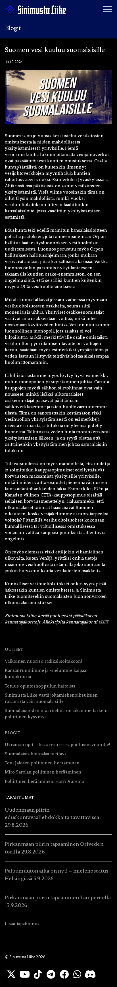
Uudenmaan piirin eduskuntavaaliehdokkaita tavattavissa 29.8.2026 (52, 817)
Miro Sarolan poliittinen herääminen (43, 772)
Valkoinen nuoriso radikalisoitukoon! (43, 661)
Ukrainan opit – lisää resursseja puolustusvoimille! (57, 744)
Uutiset (14, 649)
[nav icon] (107, 9)
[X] (11, 974)
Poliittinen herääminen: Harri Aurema (44, 781)
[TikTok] (37, 974)
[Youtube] (24, 974)
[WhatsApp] (77, 974)
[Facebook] (64, 974)
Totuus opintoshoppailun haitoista (40, 686)
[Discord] (90, 974)
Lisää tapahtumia (22, 923)
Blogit (12, 732)
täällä (103, 622)
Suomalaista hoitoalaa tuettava (35, 753)
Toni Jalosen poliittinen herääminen (42, 763)
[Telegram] (50, 974)
